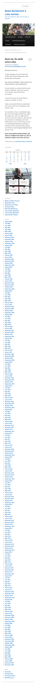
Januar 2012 (8, 566)
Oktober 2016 (9, 453)
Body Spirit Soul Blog (11, 205)
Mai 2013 (7, 534)
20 (29, 158)
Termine (7, 40)
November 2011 (9, 570)
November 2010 (9, 593)
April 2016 (8, 465)
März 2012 (8, 562)
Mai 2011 (7, 582)
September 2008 (9, 645)
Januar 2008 (8, 661)
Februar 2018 (9, 421)
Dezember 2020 (9, 354)
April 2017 (8, 441)
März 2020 (8, 372)
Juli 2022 (7, 316)
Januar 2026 (8, 235)
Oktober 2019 (9, 382)
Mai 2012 (7, 558)
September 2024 (9, 265)
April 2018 (8, 417)
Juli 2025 (7, 247)
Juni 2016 (8, 461)
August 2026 (8, 221)
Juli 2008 (7, 649)
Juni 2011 (8, 580)
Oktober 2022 (9, 310)
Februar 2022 (9, 326)
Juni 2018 (8, 413)
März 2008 (8, 657)
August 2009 (8, 623)
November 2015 (9, 475)
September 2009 (9, 621)
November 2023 (9, 285)
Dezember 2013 (9, 520)
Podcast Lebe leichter (19, 44)
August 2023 (8, 291)
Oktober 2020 (9, 358)
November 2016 (9, 451)
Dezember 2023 (9, 283)
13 (29, 156)
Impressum (8, 44)
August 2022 (8, 314)
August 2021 (8, 338)
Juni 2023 (8, 295)
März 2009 (8, 633)
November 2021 (9, 332)
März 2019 (8, 396)
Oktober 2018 (9, 405)
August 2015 (8, 481)
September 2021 (9, 336)
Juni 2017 (8, 437)
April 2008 (8, 655)
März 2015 (8, 491)
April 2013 (8, 536)
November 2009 (9, 617)
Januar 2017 (8, 447)
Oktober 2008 (9, 643)
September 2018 (9, 407)
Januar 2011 (8, 590)
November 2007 (9, 665)
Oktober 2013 (9, 524)
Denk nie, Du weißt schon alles (14, 60)
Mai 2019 (7, 392)
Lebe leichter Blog (20, 141)
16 (14, 158)
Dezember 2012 (9, 544)
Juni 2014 (8, 508)
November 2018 (9, 403)
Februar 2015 (9, 492)
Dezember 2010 (9, 592)
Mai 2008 (7, 653)
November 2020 (9, 356)
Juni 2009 (8, 627)
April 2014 (8, 512)
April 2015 (8, 489)
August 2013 (8, 528)
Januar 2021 (8, 352)
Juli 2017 (7, 435)
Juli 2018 (7, 411)
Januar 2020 (8, 376)
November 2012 (9, 546)
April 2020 (8, 370)
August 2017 (8, 433)
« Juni (10, 163)
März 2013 (8, 538)
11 (21, 156)
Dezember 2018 (9, 402)
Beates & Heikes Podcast (12, 201)
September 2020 (9, 360)
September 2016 (9, 455)
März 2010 (8, 609)
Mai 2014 (7, 510)
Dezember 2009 (9, 615)
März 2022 (8, 324)
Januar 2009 (8, 637)
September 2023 (9, 289)
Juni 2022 (8, 318)
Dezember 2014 (9, 497)
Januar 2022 (8, 328)
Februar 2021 (9, 350)
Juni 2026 (8, 225)
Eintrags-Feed (9, 674)
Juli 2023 (7, 293)
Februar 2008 (9, 659)
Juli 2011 (7, 578)
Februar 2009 (9, 635)
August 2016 (8, 457)
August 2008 (8, 647)
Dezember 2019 (9, 378)
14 (6, 158)
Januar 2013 (8, 542)
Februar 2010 (9, 611)
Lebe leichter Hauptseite (12, 211)
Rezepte (20, 37)
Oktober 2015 (9, 477)
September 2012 (9, 550)
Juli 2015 (7, 483)
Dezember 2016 (9, 449)
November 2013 (9, 522)
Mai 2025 (7, 249)
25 (21, 160)
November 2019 (9, 380)
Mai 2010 (7, 605)
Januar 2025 (8, 257)
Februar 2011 (9, 587)
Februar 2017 (9, 445)
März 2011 (8, 586)
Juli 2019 (7, 388)
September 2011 (9, 574)
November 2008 (9, 641)
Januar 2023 (8, 305)
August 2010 (8, 599)
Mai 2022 (7, 320)
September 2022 (9, 312)
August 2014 (8, 504)
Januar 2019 (8, 400)
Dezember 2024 (9, 259)
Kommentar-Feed (10, 676)
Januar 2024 (8, 281)
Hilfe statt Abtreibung (11, 209)
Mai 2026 (7, 227)
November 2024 (9, 261)
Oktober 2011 (9, 572)
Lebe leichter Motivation (12, 213)
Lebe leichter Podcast (11, 215)
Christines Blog (9, 207)
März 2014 (8, 514)
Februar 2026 (9, 233)
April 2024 (8, 275)
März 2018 (8, 419)
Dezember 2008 (9, 639)
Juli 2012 (7, 554)
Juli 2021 (7, 340)
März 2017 (8, 443)
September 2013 (9, 526)
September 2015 (9, 479)
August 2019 (8, 386)
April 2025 (8, 251)
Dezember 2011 (9, 568)
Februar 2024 (9, 279)
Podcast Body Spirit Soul (18, 40)
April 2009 (8, 631)
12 (25, 156)
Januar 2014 (8, 518)
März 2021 (8, 348)
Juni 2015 (8, 485)
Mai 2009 (7, 629)
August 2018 (8, 409)
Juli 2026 (7, 223)
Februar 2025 (9, 255)
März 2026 (8, 231)
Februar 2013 (9, 540)
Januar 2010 (8, 613)
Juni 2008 (8, 651)
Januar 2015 (8, 495)
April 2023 (8, 299)
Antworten (28, 141)
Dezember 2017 (9, 425)
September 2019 (9, 384)
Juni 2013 (8, 532)
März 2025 (8, 253)
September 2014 (9, 502)
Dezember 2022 (9, 307)
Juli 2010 (7, 601)
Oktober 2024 (9, 263)
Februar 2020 (9, 374)
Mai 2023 (7, 297)
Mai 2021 (7, 344)
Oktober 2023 (9, 287)
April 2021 (8, 346)
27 (29, 160)
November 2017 (9, 427)
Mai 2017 (7, 439)
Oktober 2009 (9, 619)
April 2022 (8, 322)
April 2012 (8, 560)
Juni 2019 (8, 390)
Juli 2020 (7, 364)
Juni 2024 (8, 271)
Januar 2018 (8, 423)
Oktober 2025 (9, 241)
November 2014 (9, 498)
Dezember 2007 (9, 663)
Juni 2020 (8, 366)
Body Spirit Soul (10, 203)
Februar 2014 (9, 516)
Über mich (28, 37)
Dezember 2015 (9, 473)
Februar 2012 (9, 564)
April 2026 (8, 229)
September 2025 (9, 243)
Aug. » (25, 163)
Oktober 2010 (9, 595)
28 (6, 162)
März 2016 (8, 467)
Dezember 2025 (9, 237)
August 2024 (8, 267)
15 (10, 158)
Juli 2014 (7, 506)
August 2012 (8, 552)
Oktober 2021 (9, 334)
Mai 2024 (7, 273)
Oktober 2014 (9, 500)
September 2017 (9, 431)
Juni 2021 (8, 342)
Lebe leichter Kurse (10, 37)
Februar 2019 (9, 398)
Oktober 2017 (9, 429)
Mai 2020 (7, 368)
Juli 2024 (7, 269)
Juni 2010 (8, 603)
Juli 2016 (7, 459)
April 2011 (8, 584)
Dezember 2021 (9, 330)
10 (17, 156)
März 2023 (8, 301)
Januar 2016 (8, 471)
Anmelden (8, 672)
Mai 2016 (7, 463)
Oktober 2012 (9, 548)
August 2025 (8, 245)
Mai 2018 (7, 415)
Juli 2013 (7, 530)
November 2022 (9, 309)
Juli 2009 (7, 625)
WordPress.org (9, 678)
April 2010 (8, 607)
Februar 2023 (9, 303)
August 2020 (8, 362)
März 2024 (8, 277)
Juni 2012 (8, 556)
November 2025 (9, 239)
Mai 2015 (7, 487)
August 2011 (8, 576)
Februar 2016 (9, 469)
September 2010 (9, 597)
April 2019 (8, 394)
